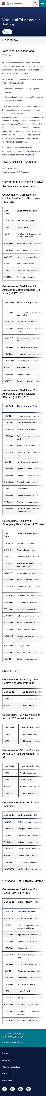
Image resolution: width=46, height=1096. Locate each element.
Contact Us (7, 1080)
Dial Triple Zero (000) (13, 1036)
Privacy (5, 1053)
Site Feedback (8, 1073)
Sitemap (5, 1060)
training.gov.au (27, 154)
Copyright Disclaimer (11, 1067)
